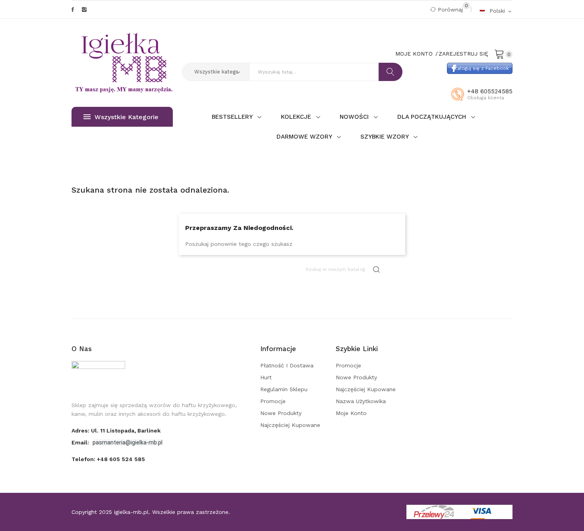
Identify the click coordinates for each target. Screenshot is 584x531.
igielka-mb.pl (131, 512)
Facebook (73, 9)
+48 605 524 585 (121, 459)
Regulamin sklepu (283, 389)
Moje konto (351, 413)
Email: (81, 442)
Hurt (266, 377)
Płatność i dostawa (286, 365)
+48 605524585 (489, 91)
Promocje (273, 401)
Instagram (84, 9)
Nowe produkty (281, 413)
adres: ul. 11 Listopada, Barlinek (116, 430)
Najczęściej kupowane (290, 425)
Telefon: (108, 459)
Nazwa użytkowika (361, 401)
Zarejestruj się (463, 53)
